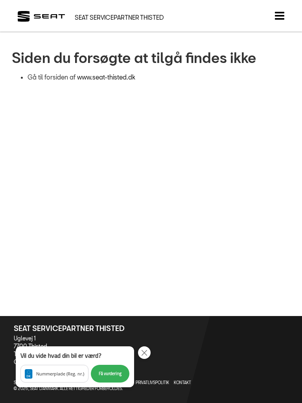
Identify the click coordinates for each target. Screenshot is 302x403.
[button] (75, 366)
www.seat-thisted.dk (106, 77)
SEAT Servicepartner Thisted (119, 17)
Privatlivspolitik (152, 382)
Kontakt (182, 382)
